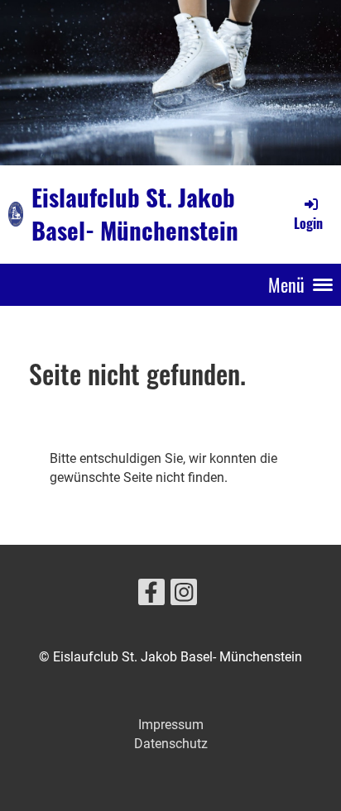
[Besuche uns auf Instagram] (183, 596)
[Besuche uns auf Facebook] (151, 596)
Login (308, 223)
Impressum (171, 724)
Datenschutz (171, 743)
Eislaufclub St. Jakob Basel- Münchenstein (134, 213)
